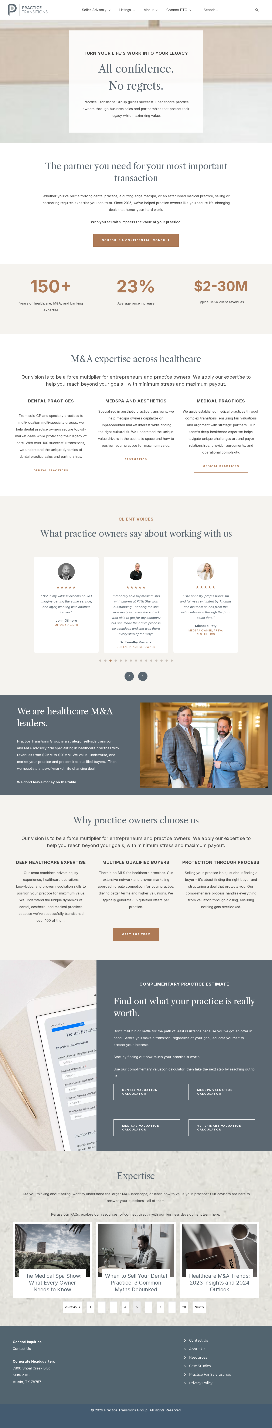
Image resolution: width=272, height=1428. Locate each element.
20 (184, 1307)
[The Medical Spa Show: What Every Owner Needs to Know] (52, 1260)
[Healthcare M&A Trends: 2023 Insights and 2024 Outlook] (219, 1260)
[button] (100, 660)
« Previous (72, 1307)
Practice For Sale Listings (210, 1374)
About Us (197, 1349)
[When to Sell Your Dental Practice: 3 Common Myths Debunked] (136, 1260)
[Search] (257, 10)
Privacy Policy (200, 1383)
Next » (199, 1307)
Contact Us (22, 1348)
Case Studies (200, 1366)
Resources (198, 1357)
